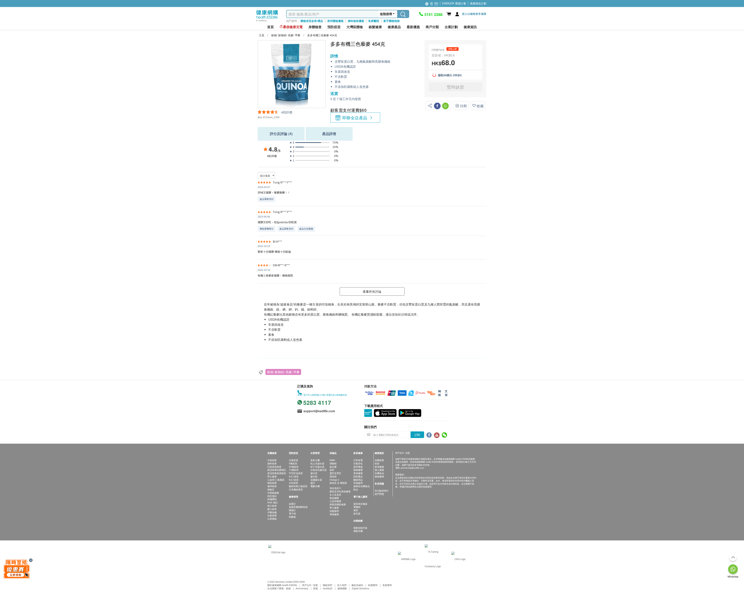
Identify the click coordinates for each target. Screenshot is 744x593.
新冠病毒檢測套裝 (276, 473)
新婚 (288, 588)
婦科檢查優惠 (356, 21)
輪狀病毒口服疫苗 (298, 486)
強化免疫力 (335, 488)
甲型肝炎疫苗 (296, 473)
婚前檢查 (272, 482)
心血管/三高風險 (275, 479)
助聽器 (292, 516)
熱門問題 (379, 493)
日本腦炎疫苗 (296, 489)
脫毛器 (356, 513)
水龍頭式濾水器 (318, 469)
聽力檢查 (272, 509)
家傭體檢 (272, 499)
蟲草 (332, 469)
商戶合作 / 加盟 (310, 585)
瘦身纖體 (334, 498)
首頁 (270, 27)
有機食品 (379, 473)
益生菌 (333, 466)
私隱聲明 (372, 585)
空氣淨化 (358, 463)
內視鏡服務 (273, 492)
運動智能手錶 (360, 527)
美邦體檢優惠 (335, 21)
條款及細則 (357, 585)
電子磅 (292, 513)
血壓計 (292, 503)
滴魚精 (333, 476)
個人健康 (379, 469)
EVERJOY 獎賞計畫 (454, 3)
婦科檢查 (272, 463)
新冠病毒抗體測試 (276, 469)
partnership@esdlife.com (412, 467)
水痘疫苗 (293, 482)
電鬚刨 (356, 506)
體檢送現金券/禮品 (312, 21)
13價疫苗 (294, 469)
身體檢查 (379, 460)
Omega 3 (334, 479)
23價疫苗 (294, 466)
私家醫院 (373, 21)
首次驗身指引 (382, 490)
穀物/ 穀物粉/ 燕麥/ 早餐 (283, 372)
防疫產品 (358, 476)
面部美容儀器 (360, 503)
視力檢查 (272, 505)
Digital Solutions (360, 588)
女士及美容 (335, 494)
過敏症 (270, 489)
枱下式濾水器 (317, 466)
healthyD (327, 588)
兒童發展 (272, 515)
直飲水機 (315, 460)
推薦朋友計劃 (478, 3)
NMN (332, 460)
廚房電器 (358, 466)
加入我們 (341, 585)
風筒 (355, 510)
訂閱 (417, 435)
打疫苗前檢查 (274, 466)
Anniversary (302, 588)
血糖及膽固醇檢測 (298, 506)
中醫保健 (272, 512)
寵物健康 (358, 469)
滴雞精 (333, 463)
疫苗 (377, 463)
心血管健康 (335, 501)
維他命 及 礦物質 (338, 482)
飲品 (355, 489)
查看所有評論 (372, 291)
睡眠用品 (358, 479)
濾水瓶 (313, 476)
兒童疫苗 (293, 460)
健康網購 (342, 588)
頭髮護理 (334, 510)
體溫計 (292, 510)
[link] (276, 551)
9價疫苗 (293, 463)
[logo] (267, 21)
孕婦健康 (334, 514)
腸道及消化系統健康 (340, 491)
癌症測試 (272, 496)
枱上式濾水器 (317, 463)
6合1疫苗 (294, 479)
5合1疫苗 (294, 476)
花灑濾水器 (316, 479)
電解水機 (315, 486)
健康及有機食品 (361, 486)
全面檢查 (272, 460)
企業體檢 (272, 518)
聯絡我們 (327, 585)
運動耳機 (358, 530)
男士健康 (272, 476)
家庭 (315, 588)
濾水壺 (313, 473)
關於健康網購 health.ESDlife (282, 585)
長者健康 (358, 473)
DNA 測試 (272, 502)
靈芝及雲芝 (335, 473)
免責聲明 (387, 585)
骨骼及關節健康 (338, 504)
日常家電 (358, 460)
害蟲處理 (358, 482)
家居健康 (379, 466)
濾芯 (312, 482)
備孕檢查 (272, 486)
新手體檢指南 (391, 21)
